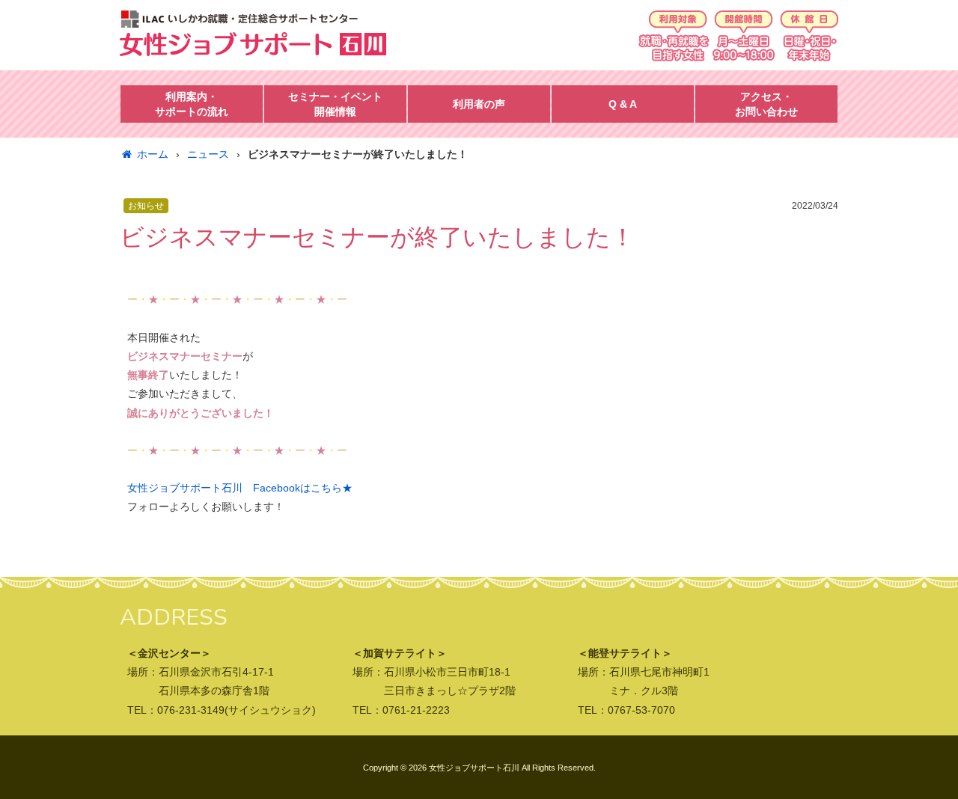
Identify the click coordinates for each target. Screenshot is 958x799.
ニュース (208, 154)
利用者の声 (479, 104)
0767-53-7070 (641, 710)
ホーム (152, 154)
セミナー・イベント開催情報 (335, 104)
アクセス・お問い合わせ (766, 104)
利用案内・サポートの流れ (191, 104)
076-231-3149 (191, 710)
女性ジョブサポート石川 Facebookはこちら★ (240, 488)
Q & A (622, 104)
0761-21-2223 (416, 710)
